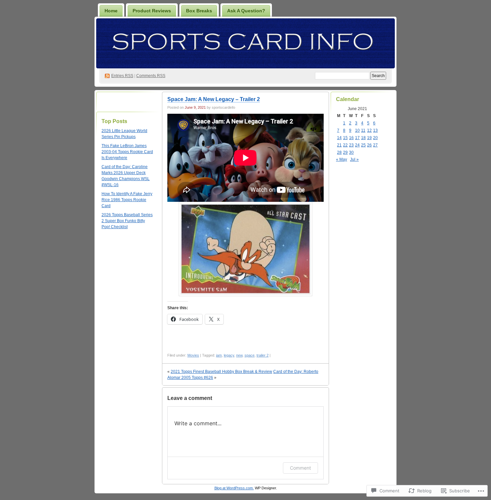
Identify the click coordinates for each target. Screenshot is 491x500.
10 (357, 130)
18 (363, 137)
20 (375, 137)
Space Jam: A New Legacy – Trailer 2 (213, 99)
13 (375, 130)
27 (375, 145)
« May (341, 159)
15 (345, 137)
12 (369, 130)
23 (351, 145)
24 (357, 145)
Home (111, 10)
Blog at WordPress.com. (234, 488)
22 (345, 145)
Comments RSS (150, 75)
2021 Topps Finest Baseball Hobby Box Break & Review (221, 371)
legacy (229, 355)
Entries (122, 75)
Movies (193, 355)
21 (339, 145)
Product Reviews (152, 10)
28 (339, 152)
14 (339, 137)
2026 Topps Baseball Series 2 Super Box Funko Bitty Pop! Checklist (127, 220)
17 (357, 137)
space (249, 355)
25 (363, 145)
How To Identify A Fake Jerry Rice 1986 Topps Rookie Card (127, 199)
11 (363, 130)
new (239, 355)
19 (369, 137)
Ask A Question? (246, 10)
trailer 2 (263, 355)
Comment (300, 468)
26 (369, 145)
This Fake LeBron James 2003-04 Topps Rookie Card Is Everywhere (127, 151)
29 (345, 152)
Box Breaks (199, 10)
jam (219, 355)
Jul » (354, 159)
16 (351, 137)
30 (351, 152)
